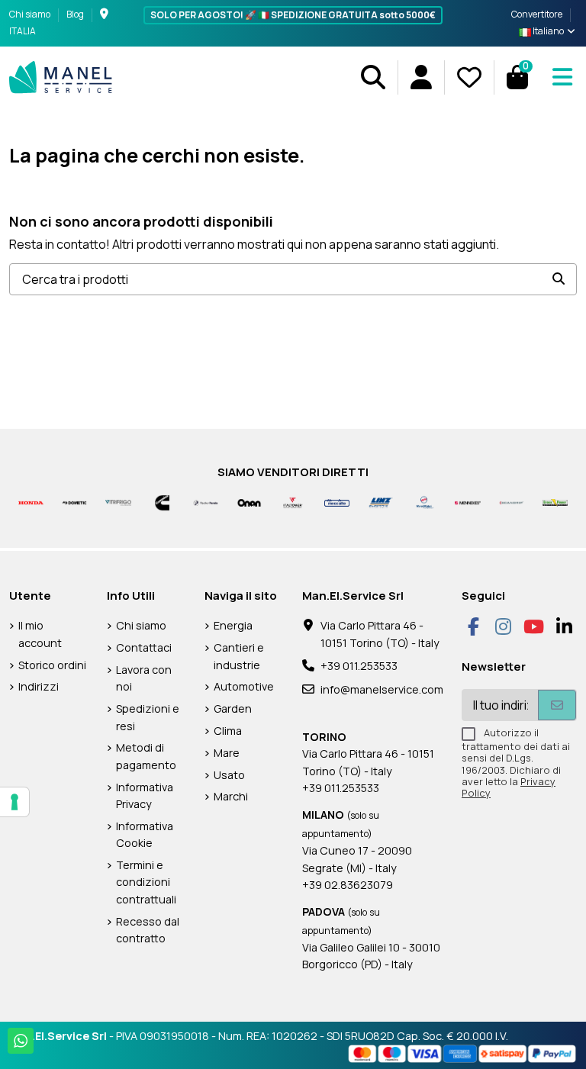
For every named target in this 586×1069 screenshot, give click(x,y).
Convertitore (536, 14)
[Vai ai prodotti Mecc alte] (336, 501)
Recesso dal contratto (147, 929)
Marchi (231, 796)
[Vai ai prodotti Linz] (380, 501)
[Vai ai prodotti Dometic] (74, 501)
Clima (228, 730)
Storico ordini (52, 665)
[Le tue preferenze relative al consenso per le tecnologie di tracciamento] (14, 801)
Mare (227, 752)
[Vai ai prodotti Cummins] (162, 501)
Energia (233, 625)
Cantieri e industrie (239, 655)
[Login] (421, 77)
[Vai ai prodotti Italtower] (292, 501)
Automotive (244, 686)
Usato (229, 775)
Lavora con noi (144, 678)
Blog (75, 14)
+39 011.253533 (359, 665)
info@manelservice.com (381, 689)
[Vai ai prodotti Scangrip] (511, 501)
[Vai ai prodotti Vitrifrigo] (117, 501)
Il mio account (40, 633)
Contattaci (144, 647)
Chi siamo (30, 14)
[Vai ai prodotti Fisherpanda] (205, 501)
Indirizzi (38, 686)
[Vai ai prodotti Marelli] (423, 501)
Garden (233, 708)
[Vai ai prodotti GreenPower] (555, 501)
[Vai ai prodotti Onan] (249, 501)
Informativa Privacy (144, 795)
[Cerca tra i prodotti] (558, 279)
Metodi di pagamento (146, 755)
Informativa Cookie (144, 834)
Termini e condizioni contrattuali (146, 882)
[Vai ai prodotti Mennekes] (467, 501)
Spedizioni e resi (147, 717)
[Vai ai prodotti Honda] (30, 501)
